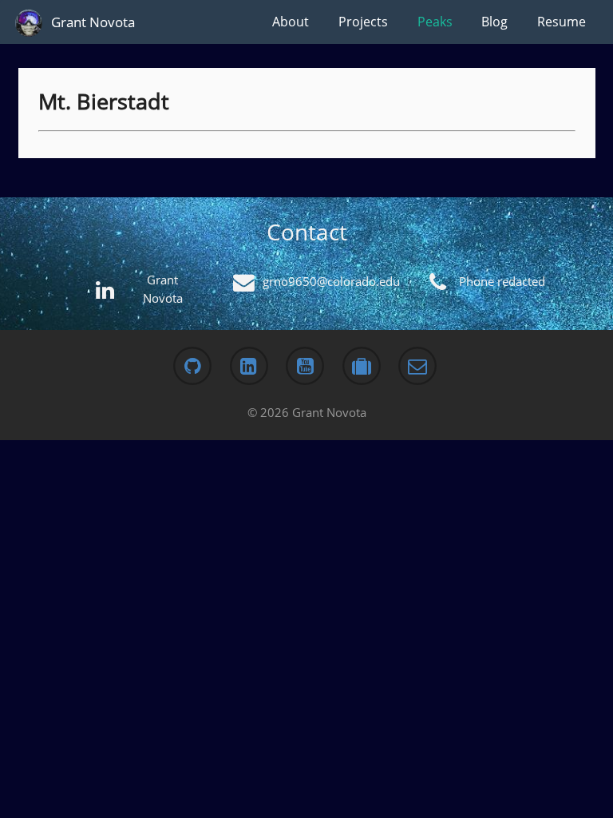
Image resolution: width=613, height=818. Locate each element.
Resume (561, 21)
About (290, 21)
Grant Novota (93, 22)
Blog (494, 21)
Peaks (435, 21)
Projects (363, 21)
